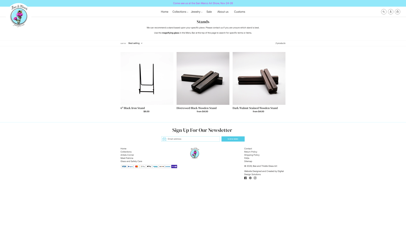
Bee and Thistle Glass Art (265, 166)
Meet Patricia (127, 158)
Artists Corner (127, 155)
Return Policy (250, 152)
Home (123, 148)
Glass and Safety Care (131, 161)
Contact (248, 148)
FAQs (246, 158)
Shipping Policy (252, 155)
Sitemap (248, 161)
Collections (126, 152)
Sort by (123, 43)
